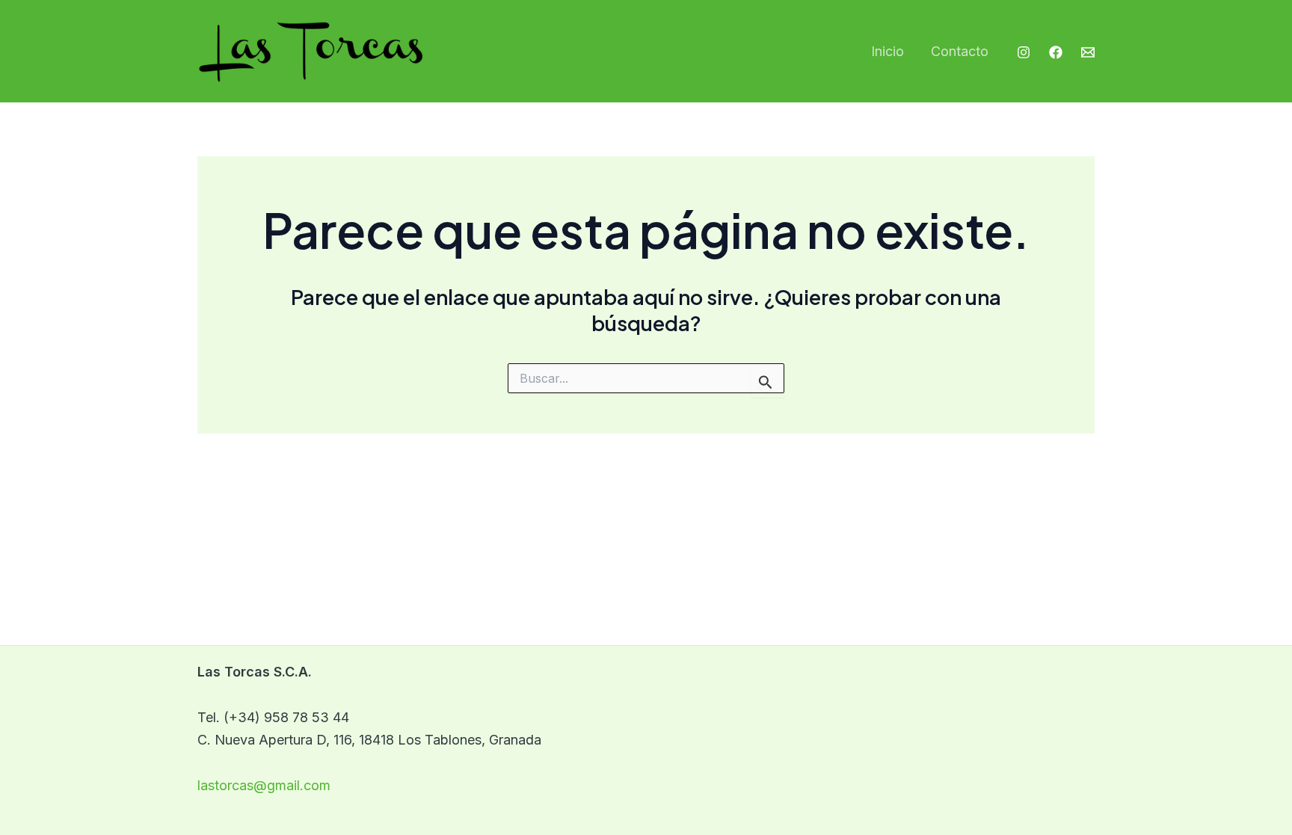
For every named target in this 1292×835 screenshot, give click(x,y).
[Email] (1088, 52)
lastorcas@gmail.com (263, 785)
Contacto (959, 51)
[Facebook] (1055, 52)
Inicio (887, 51)
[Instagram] (1023, 52)
